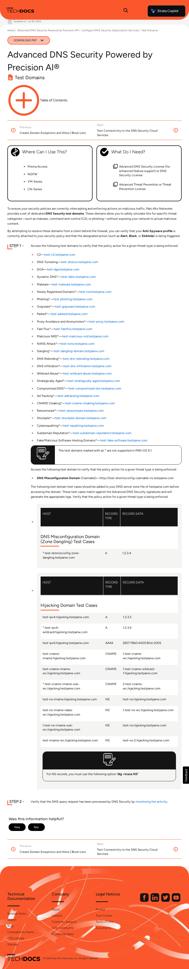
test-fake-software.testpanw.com (123, 440)
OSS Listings (15, 938)
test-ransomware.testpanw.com (82, 410)
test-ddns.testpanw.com (79, 277)
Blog (10, 926)
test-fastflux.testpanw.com (73, 329)
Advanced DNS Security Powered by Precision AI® (48, 30)
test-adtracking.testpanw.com (78, 396)
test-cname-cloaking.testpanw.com (90, 403)
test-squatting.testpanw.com (83, 425)
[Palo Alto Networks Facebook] (144, 901)
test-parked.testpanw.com (69, 314)
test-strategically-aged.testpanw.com (94, 381)
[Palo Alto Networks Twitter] (166, 901)
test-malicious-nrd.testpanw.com (85, 336)
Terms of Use (104, 921)
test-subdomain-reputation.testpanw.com (102, 433)
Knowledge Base (63, 934)
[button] (186, 775)
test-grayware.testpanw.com (75, 306)
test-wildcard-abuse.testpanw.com (87, 373)
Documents (103, 928)
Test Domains (150, 30)
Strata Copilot (167, 11)
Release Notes (17, 913)
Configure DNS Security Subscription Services (110, 30)
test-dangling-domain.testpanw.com (79, 351)
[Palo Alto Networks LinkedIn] (155, 901)
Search (11, 920)
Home (11, 30)
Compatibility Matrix (20, 932)
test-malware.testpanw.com (71, 284)
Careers (57, 915)
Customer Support (64, 921)
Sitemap (12, 944)
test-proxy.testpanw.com (106, 321)
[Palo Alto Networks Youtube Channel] (176, 901)
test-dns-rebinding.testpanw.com (86, 358)
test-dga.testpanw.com (63, 269)
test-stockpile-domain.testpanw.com (80, 418)
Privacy (100, 909)
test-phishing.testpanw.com (73, 299)
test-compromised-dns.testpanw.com (95, 388)
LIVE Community (63, 928)
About (56, 909)
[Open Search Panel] (125, 11)
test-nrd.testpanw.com (95, 292)
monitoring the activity (151, 801)
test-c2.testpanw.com (59, 254)
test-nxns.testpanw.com (77, 343)
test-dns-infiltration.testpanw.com (87, 366)
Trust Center (104, 915)
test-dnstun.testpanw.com (79, 262)
